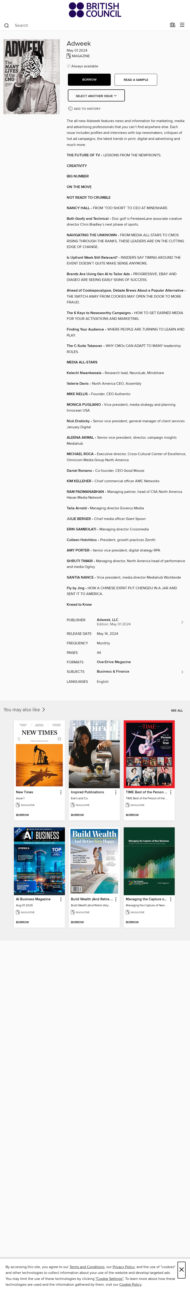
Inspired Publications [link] (87, 792)
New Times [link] (24, 792)
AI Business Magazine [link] (33, 899)
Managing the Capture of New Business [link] (147, 899)
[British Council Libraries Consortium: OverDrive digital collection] (95, 9)
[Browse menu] (182, 25)
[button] (89, 80)
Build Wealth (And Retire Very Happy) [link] (92, 899)
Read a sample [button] (136, 80)
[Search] (6, 25)
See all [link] (177, 711)
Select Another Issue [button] (95, 96)
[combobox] (85, 25)
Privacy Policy (124, 1267)
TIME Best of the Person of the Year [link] (147, 792)
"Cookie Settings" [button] (109, 1278)
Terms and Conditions (87, 1267)
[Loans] (172, 26)
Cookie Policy (130, 1284)
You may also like (22, 710)
